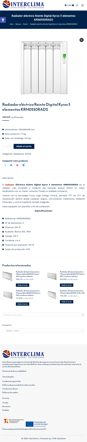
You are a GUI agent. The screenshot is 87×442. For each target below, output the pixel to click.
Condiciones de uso (10, 389)
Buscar (82, 314)
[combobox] (43, 330)
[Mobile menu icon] (82, 5)
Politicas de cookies (10, 392)
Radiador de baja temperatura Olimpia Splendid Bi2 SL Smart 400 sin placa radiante (27, 274)
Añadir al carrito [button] (22, 285)
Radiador (9, 184)
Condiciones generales (11, 381)
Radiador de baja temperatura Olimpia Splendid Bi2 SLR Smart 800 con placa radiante (72, 274)
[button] (3, 20)
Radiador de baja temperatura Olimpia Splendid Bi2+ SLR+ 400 (72, 292)
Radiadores (18, 154)
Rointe (28, 154)
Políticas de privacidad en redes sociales (18, 385)
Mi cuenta (6, 406)
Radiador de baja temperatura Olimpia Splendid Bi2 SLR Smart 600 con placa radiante (28, 293)
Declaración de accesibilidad (14, 371)
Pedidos (5, 410)
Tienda (5, 402)
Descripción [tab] (7, 178)
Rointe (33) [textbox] (11, 330)
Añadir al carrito (24, 146)
